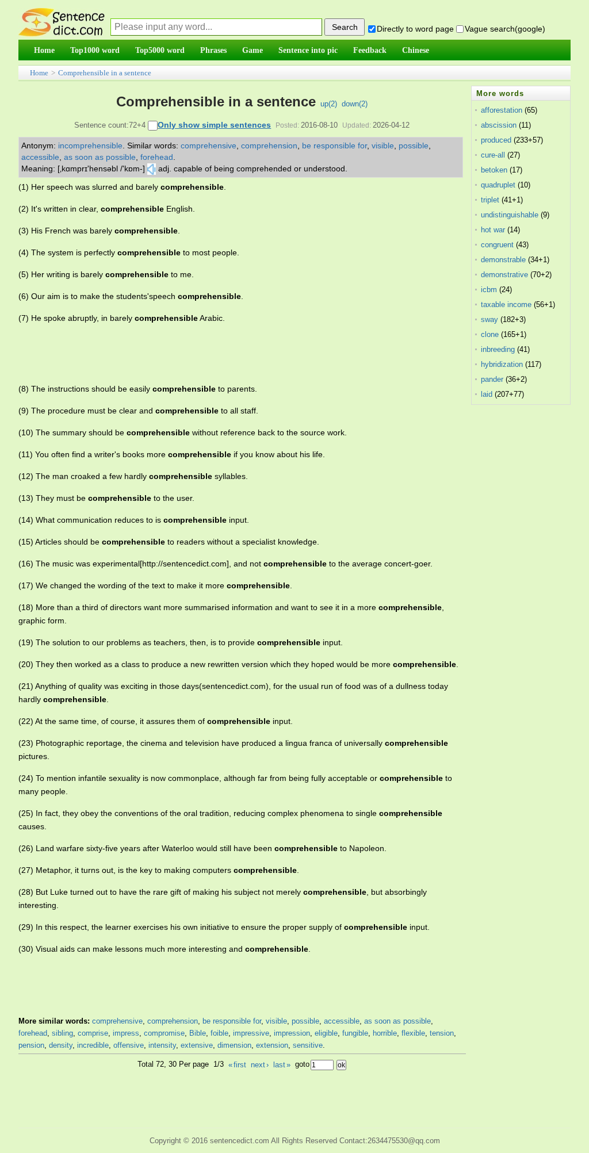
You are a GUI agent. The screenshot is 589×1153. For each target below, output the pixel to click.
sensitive (308, 1045)
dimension (234, 1045)
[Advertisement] (227, 354)
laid (486, 394)
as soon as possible (100, 157)
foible (219, 1033)
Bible (197, 1033)
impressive (251, 1033)
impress (126, 1033)
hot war (493, 229)
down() (355, 103)
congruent (497, 244)
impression (292, 1033)
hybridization (502, 364)
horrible (385, 1033)
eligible (326, 1033)
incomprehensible (90, 145)
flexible (413, 1033)
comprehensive (208, 145)
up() (328, 103)
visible (383, 145)
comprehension (269, 145)
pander (492, 379)
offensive (128, 1045)
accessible (40, 157)
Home (39, 72)
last (281, 1064)
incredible (93, 1045)
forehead (156, 157)
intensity (162, 1045)
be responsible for (334, 145)
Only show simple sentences (214, 124)
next (260, 1064)
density (60, 1045)
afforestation (501, 110)
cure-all (493, 155)
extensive (197, 1045)
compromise (164, 1033)
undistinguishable (509, 214)
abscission (499, 125)
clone (490, 334)
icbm (489, 289)
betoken (494, 170)
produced (496, 140)
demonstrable (503, 259)
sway (489, 319)
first (237, 1064)
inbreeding (498, 349)
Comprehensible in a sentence (104, 72)
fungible (355, 1033)
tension (442, 1033)
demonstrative (504, 274)
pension (31, 1045)
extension (272, 1045)
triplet (490, 200)
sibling (62, 1033)
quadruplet (498, 185)
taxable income (506, 304)
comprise (93, 1033)
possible (414, 145)
